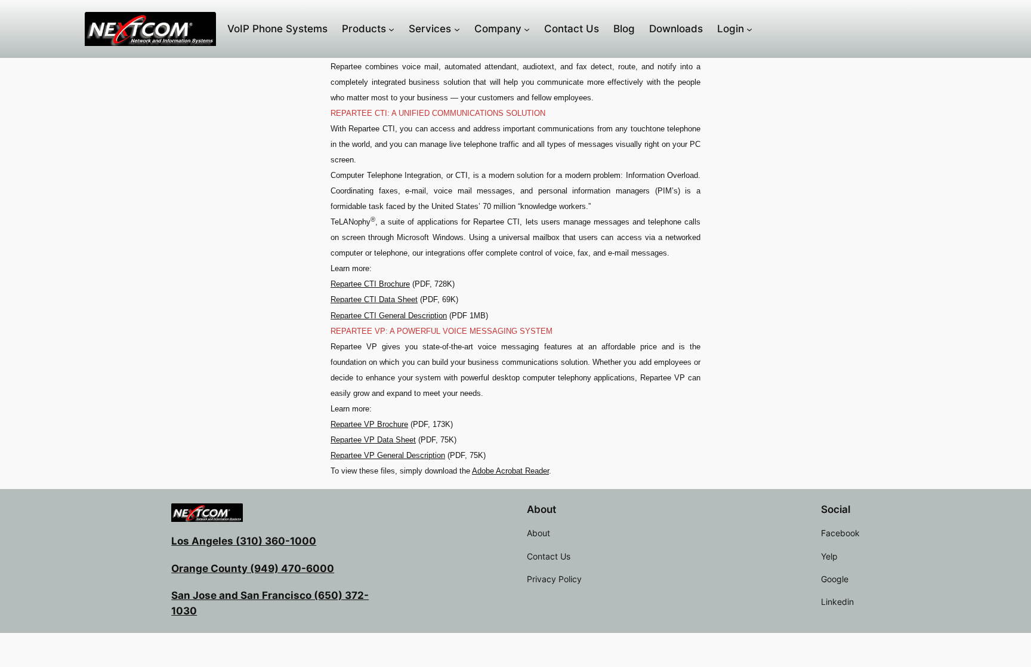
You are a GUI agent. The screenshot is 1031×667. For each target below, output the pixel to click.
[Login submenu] (749, 29)
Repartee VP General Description (388, 455)
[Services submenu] (457, 29)
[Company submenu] (527, 29)
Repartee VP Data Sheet (373, 439)
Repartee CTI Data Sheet (374, 299)
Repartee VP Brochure (369, 424)
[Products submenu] (391, 29)
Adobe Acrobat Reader (510, 470)
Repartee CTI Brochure (370, 283)
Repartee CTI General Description (389, 315)
